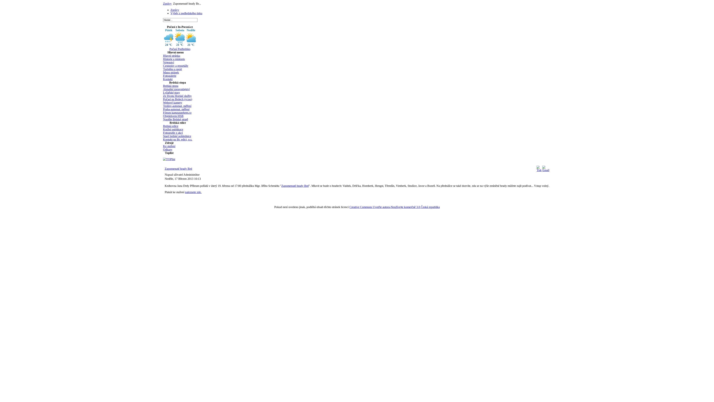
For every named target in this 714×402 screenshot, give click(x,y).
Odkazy (167, 149)
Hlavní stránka (171, 55)
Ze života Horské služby (177, 96)
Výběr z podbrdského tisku (186, 13)
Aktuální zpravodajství (176, 89)
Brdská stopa (170, 85)
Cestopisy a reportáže (175, 65)
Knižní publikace (173, 129)
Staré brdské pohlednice (177, 136)
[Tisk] (539, 170)
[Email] (545, 170)
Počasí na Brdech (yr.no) (177, 99)
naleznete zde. (193, 192)
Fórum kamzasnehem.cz (177, 112)
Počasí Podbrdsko (179, 49)
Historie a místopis (174, 59)
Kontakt (168, 79)
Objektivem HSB (173, 116)
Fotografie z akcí (173, 132)
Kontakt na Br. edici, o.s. (177, 139)
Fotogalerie (169, 75)
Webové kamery (172, 102)
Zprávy (167, 3)
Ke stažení (169, 146)
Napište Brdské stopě (175, 119)
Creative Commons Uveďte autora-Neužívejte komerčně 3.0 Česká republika (394, 207)
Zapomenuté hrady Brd (178, 168)
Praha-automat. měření (176, 109)
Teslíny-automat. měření (177, 106)
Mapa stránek (171, 72)
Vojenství (168, 62)
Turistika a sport (172, 69)
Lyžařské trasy (171, 92)
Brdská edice (170, 126)
